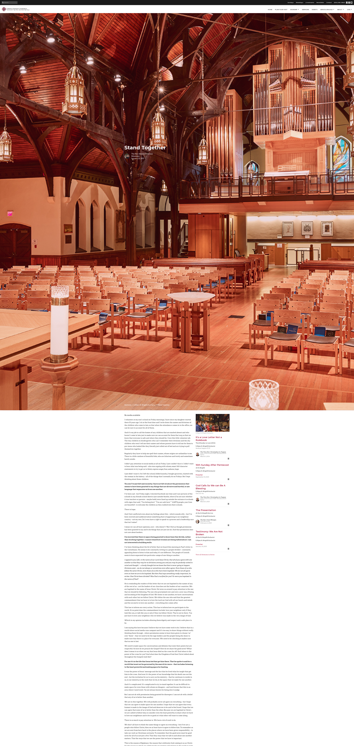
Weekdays (299, 2)
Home (270, 9)
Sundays (291, 2)
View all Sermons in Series (205, 554)
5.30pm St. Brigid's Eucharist (144, 405)
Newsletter (320, 2)
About (339, 9)
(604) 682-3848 (339, 2)
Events (314, 9)
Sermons (305, 9)
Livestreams (310, 2)
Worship (293, 9)
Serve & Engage (326, 9)
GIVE (348, 9)
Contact (329, 2)
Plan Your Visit (281, 9)
